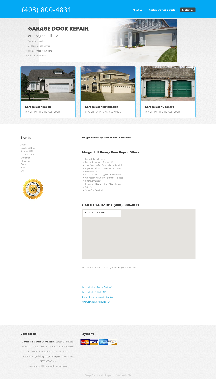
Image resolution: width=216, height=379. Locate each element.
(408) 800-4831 (47, 9)
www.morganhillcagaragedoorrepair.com (48, 365)
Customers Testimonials (162, 9)
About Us (137, 9)
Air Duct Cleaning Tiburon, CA (96, 301)
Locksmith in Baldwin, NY (94, 291)
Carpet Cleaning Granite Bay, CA (97, 296)
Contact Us (188, 9)
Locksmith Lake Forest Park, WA (97, 287)
